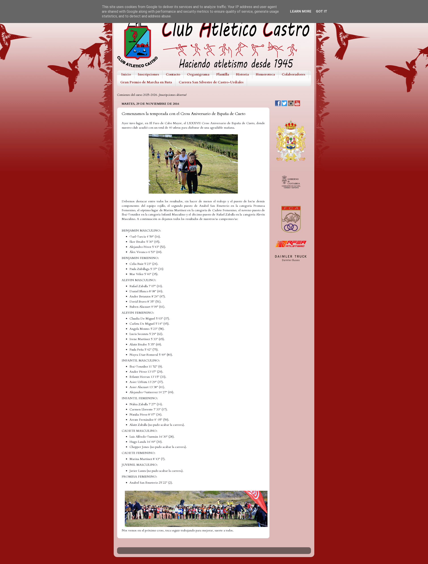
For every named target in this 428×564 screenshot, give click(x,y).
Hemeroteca (265, 74)
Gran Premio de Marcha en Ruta (146, 82)
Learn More (300, 11)
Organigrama (198, 74)
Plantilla (222, 74)
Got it (321, 11)
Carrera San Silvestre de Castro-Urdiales (211, 82)
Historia (242, 74)
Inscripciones (148, 74)
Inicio (126, 74)
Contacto (173, 74)
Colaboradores (293, 74)
